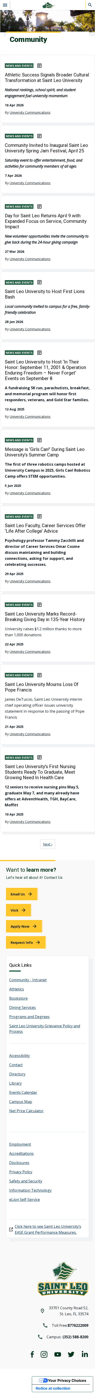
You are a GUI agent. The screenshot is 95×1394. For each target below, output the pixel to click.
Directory (17, 1074)
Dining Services (22, 1007)
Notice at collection (53, 1388)
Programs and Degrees (29, 1016)
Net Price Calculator (26, 1110)
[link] (22, 894)
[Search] (90, 5)
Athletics (16, 989)
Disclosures (19, 1162)
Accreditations (21, 1153)
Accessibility (19, 1055)
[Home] (47, 5)
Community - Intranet (28, 979)
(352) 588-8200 (75, 1336)
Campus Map (20, 1101)
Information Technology (30, 1190)
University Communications (30, 112)
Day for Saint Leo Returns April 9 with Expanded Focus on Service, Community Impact (45, 221)
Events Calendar (23, 1092)
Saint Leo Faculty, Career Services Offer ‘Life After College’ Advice (45, 528)
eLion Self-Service (24, 1199)
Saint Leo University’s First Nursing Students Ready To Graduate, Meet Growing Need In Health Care (40, 772)
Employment (20, 1144)
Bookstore (18, 998)
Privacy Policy (20, 1171)
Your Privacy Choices (67, 1380)
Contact (16, 1064)
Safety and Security (25, 1181)
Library (15, 1083)
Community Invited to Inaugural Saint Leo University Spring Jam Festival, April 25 (46, 148)
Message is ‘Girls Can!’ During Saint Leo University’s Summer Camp (45, 452)
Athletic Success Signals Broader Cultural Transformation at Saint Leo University (47, 77)
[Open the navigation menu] (5, 5)
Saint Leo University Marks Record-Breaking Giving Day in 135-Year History (45, 616)
